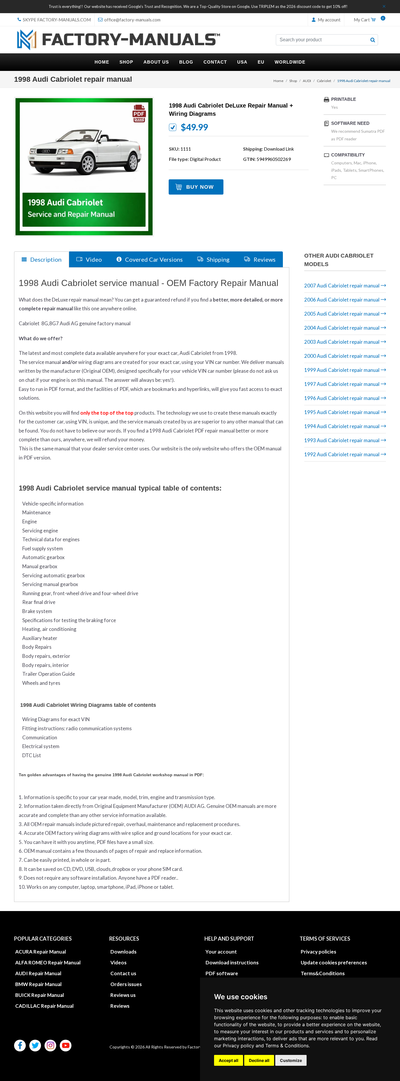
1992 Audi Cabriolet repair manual (342, 454)
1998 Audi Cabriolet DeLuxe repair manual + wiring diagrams (231, 109)
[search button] (372, 39)
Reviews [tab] (264, 259)
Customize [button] (291, 1060)
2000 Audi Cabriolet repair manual (342, 356)
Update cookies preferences (334, 962)
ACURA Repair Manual (40, 952)
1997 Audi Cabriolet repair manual (342, 384)
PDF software (222, 973)
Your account (221, 952)
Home (278, 81)
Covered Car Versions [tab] (153, 259)
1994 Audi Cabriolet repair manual (342, 426)
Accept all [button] (228, 1060)
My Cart (367, 20)
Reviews (119, 1006)
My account (329, 19)
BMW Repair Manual (38, 984)
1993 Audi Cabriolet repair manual (342, 440)
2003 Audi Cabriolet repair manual (342, 342)
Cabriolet (324, 81)
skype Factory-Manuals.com (56, 19)
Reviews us (123, 995)
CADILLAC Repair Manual (44, 1006)
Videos (118, 962)
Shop (293, 81)
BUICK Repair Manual (39, 995)
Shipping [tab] (218, 259)
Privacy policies (318, 952)
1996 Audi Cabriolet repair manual (342, 398)
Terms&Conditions (323, 973)
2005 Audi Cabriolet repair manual (342, 314)
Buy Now (200, 187)
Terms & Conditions (287, 1045)
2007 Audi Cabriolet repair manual (342, 285)
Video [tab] (93, 259)
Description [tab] (45, 259)
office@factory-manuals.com (131, 19)
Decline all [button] (259, 1060)
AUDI (307, 81)
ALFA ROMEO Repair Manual (48, 962)
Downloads (123, 952)
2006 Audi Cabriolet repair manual (342, 300)
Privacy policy (238, 1045)
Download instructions (232, 962)
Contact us (123, 973)
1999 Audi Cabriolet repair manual (342, 370)
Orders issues (126, 984)
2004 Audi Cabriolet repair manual (342, 328)
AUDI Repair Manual (38, 973)
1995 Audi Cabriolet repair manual (342, 412)
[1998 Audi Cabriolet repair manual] (84, 166)
